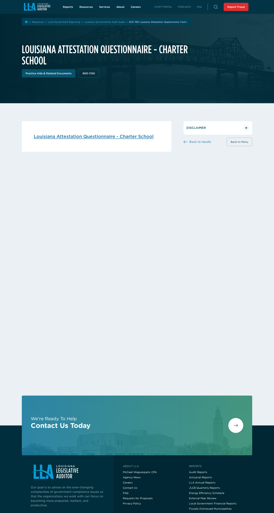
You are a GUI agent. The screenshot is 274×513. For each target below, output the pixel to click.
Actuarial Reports (200, 477)
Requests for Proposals (138, 498)
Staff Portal (163, 6)
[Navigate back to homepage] (36, 7)
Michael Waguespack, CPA (140, 472)
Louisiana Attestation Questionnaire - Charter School (94, 136)
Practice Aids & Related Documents (49, 73)
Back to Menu (239, 141)
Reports (68, 6)
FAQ (199, 6)
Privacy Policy (132, 503)
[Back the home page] (26, 22)
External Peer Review (202, 498)
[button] (216, 7)
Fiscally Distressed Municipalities (210, 508)
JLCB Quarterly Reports (204, 487)
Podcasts (184, 6)
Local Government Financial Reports (213, 503)
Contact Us (130, 487)
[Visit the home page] (68, 471)
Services (104, 6)
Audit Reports (198, 472)
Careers (138, 7)
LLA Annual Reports (202, 482)
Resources (86, 6)
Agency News (132, 477)
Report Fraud (236, 6)
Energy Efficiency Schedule (206, 493)
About (120, 6)
